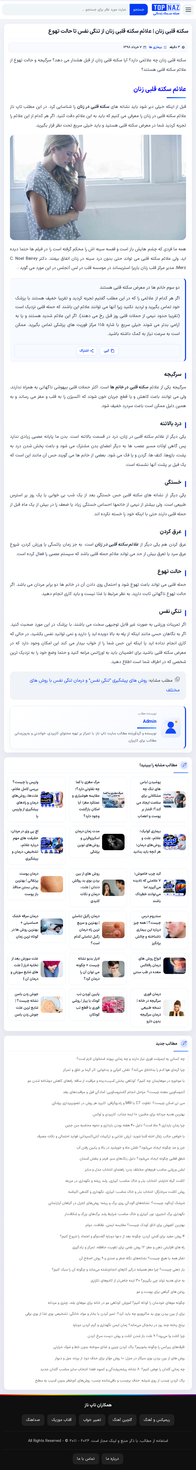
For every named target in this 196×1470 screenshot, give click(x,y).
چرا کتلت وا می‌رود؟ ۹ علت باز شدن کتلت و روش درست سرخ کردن (136, 1336)
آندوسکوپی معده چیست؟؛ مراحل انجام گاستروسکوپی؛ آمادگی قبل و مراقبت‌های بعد (124, 1092)
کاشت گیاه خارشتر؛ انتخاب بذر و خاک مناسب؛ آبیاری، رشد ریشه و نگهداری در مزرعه (125, 1181)
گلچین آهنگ (122, 1420)
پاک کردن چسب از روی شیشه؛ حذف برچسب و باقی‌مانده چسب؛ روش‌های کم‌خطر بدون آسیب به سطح (110, 1380)
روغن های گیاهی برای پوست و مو (161, 1292)
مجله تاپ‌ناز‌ (166, 10)
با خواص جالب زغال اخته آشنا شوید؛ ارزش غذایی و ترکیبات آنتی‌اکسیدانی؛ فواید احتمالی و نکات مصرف (111, 1136)
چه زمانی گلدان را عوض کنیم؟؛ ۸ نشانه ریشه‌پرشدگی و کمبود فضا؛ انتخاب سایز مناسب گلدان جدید (112, 1369)
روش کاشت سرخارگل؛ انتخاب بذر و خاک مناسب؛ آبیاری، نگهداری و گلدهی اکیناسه (126, 1192)
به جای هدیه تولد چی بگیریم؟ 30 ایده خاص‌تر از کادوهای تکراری (138, 1280)
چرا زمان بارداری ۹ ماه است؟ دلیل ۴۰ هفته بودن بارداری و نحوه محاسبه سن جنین (125, 1125)
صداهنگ (33, 1420)
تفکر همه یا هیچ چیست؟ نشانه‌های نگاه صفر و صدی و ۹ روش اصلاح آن (132, 1258)
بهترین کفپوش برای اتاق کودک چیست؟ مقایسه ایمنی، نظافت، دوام (135, 1225)
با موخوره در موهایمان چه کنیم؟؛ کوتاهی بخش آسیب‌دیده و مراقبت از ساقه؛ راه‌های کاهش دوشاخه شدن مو (106, 1081)
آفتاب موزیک (62, 1420)
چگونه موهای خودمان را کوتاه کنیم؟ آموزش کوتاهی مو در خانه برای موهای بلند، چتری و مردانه (116, 1303)
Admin (149, 721)
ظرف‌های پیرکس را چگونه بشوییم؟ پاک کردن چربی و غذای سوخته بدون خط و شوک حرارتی (119, 1347)
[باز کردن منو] (188, 9)
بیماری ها (155, 47)
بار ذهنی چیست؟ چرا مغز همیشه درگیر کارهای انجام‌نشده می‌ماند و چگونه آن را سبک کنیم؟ (118, 1269)
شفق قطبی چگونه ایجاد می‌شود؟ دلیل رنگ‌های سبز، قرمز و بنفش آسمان (132, 1158)
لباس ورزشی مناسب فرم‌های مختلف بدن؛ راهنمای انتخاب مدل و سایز (135, 1169)
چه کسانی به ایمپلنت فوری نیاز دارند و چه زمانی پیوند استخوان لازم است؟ (131, 1059)
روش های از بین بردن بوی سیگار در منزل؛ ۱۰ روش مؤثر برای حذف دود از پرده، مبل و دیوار (120, 1358)
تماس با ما (86, 1459)
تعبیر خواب (92, 1420)
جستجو (138, 9)
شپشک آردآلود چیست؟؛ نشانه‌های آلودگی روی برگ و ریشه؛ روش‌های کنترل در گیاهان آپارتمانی (116, 1203)
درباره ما (112, 1459)
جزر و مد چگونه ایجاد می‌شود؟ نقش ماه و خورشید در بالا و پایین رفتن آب (131, 1147)
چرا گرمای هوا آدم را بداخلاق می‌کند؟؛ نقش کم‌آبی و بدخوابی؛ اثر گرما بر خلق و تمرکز (124, 1070)
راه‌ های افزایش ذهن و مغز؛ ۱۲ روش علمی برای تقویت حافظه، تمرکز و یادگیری (128, 1247)
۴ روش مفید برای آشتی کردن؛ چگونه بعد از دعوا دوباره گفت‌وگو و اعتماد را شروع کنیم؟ (122, 1236)
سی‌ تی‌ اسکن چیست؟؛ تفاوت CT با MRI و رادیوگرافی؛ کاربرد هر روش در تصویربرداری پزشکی (118, 1103)
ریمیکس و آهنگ (157, 1420)
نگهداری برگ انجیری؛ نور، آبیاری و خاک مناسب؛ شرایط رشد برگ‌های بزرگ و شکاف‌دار (125, 1214)
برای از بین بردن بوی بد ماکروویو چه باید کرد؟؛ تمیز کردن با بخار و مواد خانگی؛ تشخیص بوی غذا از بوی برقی (105, 1314)
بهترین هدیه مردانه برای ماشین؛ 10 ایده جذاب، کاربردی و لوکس (139, 1114)
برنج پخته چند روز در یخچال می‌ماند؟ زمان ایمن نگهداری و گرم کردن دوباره (129, 1325)
